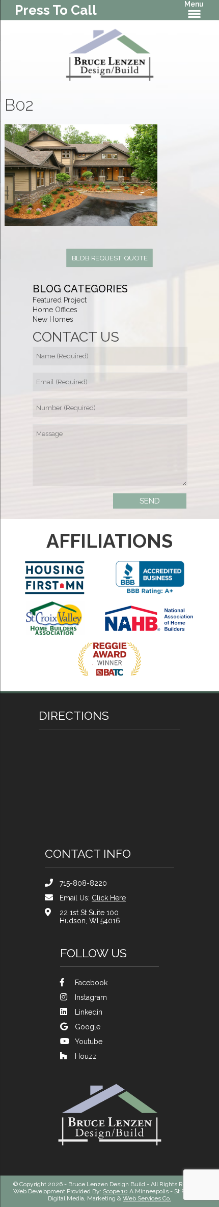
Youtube (88, 1041)
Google (87, 1027)
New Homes (53, 319)
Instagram (91, 997)
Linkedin (88, 1012)
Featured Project (60, 300)
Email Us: (93, 898)
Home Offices (55, 310)
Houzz (86, 1056)
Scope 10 (115, 1191)
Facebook (91, 983)
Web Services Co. (147, 1198)
